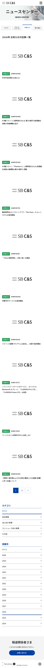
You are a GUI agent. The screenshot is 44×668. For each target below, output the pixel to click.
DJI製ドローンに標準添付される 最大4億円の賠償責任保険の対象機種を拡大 (21, 122)
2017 (4, 606)
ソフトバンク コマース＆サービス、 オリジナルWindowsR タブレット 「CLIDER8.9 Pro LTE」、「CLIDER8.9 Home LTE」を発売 (20, 389)
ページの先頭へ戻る (40, 664)
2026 (4, 555)
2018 (4, 600)
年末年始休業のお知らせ (11, 78)
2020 (4, 589)
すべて (6, 28)
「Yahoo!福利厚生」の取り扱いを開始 (16, 258)
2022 (4, 577)
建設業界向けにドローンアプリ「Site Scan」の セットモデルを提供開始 (22, 213)
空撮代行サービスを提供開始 (12, 301)
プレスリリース (17, 28)
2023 (4, 572)
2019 (4, 594)
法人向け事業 (7, 522)
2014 (4, 623)
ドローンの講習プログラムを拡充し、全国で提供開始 (21, 344)
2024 (4, 566)
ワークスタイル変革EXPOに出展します (16, 435)
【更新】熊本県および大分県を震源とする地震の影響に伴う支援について (21, 479)
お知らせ (27, 27)
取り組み (37, 28)
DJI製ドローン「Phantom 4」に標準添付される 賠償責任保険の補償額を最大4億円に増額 (22, 168)
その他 (4, 534)
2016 (4, 611)
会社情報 (5, 517)
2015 (4, 617)
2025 (4, 560)
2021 (4, 583)
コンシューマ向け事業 (10, 528)
